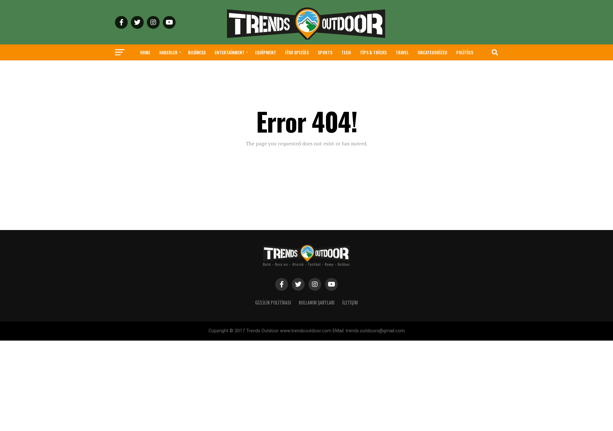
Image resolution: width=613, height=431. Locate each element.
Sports (325, 52)
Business (197, 52)
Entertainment (230, 52)
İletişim (350, 302)
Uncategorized (432, 52)
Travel (402, 52)
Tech (346, 52)
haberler (168, 52)
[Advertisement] (191, 385)
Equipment (265, 52)
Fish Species (297, 52)
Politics (464, 52)
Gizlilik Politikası (273, 302)
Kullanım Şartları (317, 302)
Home (145, 52)
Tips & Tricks (373, 52)
